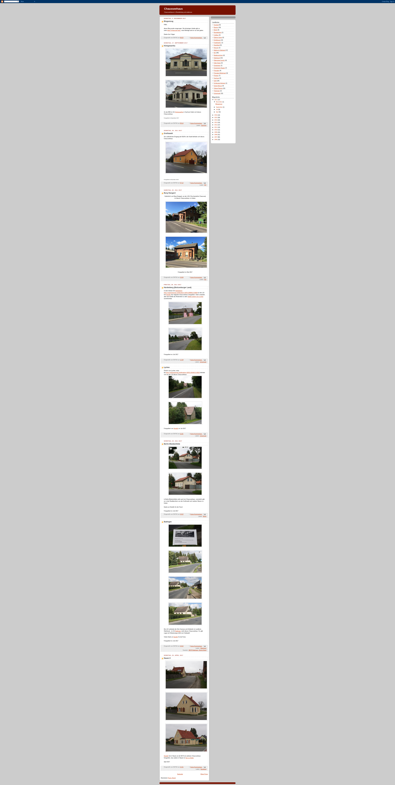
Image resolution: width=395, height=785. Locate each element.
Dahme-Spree (218, 37)
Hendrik (168, 294)
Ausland (216, 25)
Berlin (204, 516)
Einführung (217, 40)
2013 (216, 122)
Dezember (219, 102)
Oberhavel (203, 648)
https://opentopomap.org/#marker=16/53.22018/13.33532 (183, 372)
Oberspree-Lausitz (219, 60)
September (219, 107)
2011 (216, 127)
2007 (216, 137)
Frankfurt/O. (217, 42)
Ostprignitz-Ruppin (219, 68)
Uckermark (203, 362)
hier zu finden (190, 758)
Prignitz (216, 75)
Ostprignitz (217, 65)
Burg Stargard (169, 193)
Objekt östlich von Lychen (195, 296)
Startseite (180, 774)
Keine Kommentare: (196, 37)
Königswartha (169, 46)
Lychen (167, 367)
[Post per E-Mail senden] (204, 37)
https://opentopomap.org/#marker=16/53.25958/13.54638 (181, 292)
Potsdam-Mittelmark (220, 73)
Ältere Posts (204, 774)
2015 (216, 117)
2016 (216, 115)
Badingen (168, 522)
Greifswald (168, 133)
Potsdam (216, 70)
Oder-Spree (217, 63)
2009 (216, 132)
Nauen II (167, 658)
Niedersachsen (218, 55)
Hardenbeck (178, 291)
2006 (216, 139)
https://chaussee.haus (174, 30)
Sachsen (203, 125)
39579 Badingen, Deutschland (197, 650)
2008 (216, 134)
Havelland (203, 769)
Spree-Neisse (218, 86)
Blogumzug (168, 21)
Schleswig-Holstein (219, 83)
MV (205, 185)
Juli (217, 109)
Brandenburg (217, 32)
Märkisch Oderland (219, 50)
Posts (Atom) (172, 778)
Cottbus (216, 35)
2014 (216, 120)
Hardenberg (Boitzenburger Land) (177, 287)
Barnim (216, 27)
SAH (215, 81)
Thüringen (217, 91)
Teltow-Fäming (218, 88)
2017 (216, 99)
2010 (216, 130)
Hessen (216, 47)
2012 (216, 125)
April (217, 112)
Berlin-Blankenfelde (172, 444)
